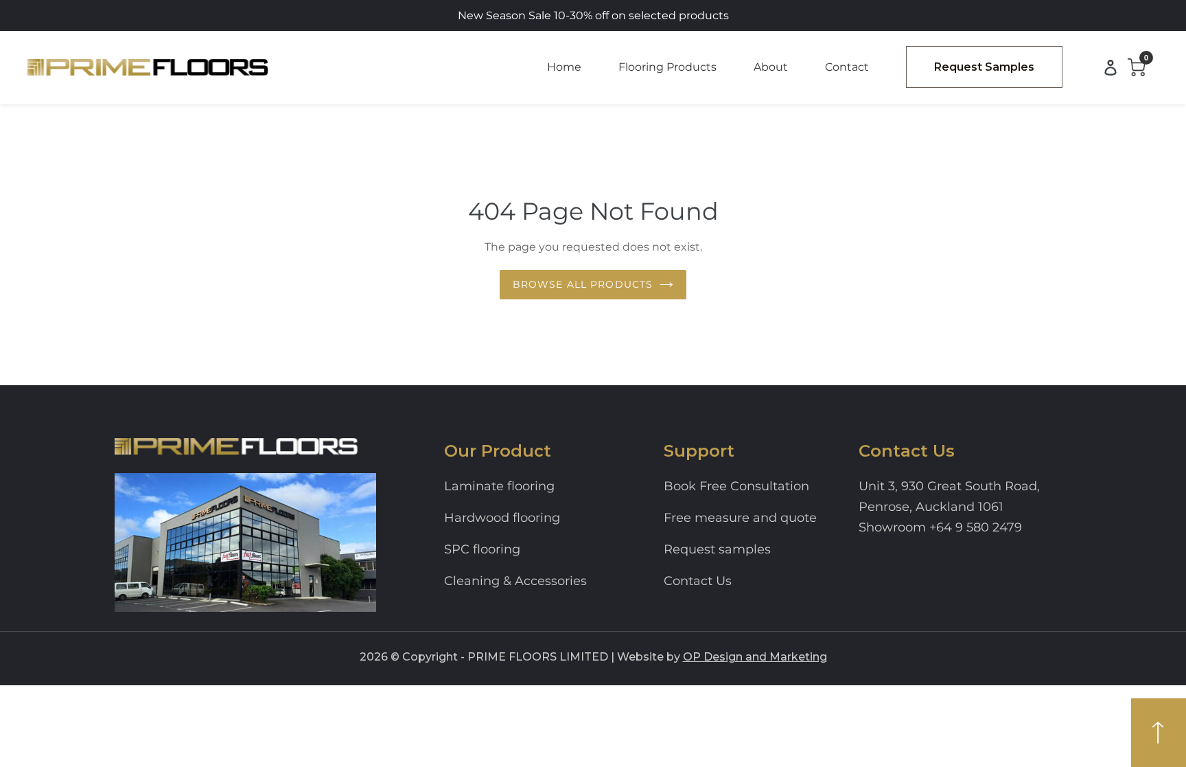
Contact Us (698, 580)
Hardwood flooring (502, 517)
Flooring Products (667, 66)
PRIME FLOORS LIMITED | (540, 656)
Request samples (717, 549)
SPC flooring (482, 549)
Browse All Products (583, 284)
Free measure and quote (740, 517)
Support (699, 451)
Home (564, 66)
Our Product (497, 451)
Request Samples (984, 66)
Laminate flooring (499, 486)
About (771, 66)
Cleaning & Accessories (515, 580)
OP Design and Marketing (755, 656)
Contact (847, 66)
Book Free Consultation (736, 486)
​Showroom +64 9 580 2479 (940, 527)
